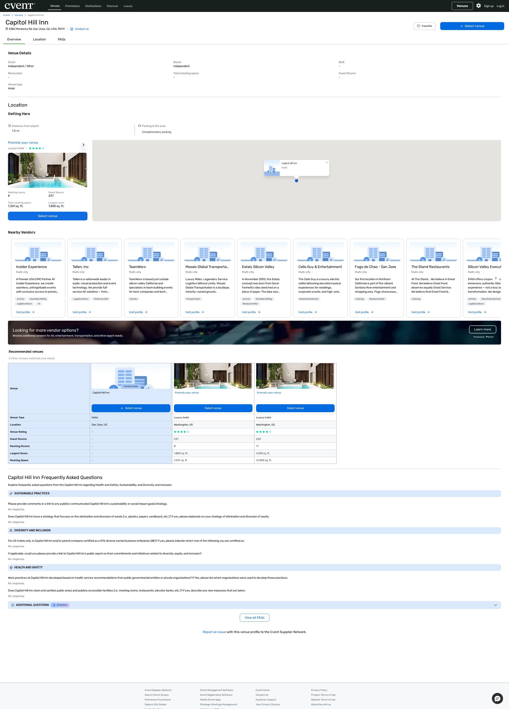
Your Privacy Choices (268, 704)
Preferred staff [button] (101, 299)
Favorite (427, 25)
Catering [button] (360, 299)
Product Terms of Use (323, 694)
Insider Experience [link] (31, 267)
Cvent (6, 15)
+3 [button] (39, 304)
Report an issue (214, 632)
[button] (296, 180)
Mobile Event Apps (210, 699)
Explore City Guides (155, 704)
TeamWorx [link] (137, 267)
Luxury (128, 6)
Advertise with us (321, 704)
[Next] (495, 278)
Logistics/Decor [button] (24, 304)
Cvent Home (263, 690)
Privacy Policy (319, 690)
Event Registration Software (216, 694)
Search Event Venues (157, 694)
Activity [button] (20, 299)
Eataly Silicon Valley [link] (258, 267)
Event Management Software (216, 690)
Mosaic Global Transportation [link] (208, 267)
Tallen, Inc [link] (81, 267)
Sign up (488, 6)
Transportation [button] (193, 299)
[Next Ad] (83, 145)
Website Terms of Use (323, 699)
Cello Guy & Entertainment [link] (320, 267)
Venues (55, 6)
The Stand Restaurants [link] (430, 267)
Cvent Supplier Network (158, 690)
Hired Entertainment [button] (308, 299)
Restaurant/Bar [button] (250, 304)
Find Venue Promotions (158, 699)
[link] (38, 251)
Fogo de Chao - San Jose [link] (375, 267)
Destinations (93, 6)
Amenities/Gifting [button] (38, 299)
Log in (500, 6)
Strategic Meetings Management (218, 704)
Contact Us (262, 694)
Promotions (72, 6)
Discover (112, 6)
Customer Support (266, 699)
